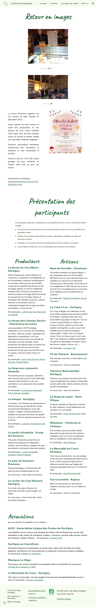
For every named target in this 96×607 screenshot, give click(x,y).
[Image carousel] (48, 49)
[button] (93, 3)
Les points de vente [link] (69, 3)
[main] (48, 16)
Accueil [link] (43, 3)
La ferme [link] (53, 3)
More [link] (83, 3)
